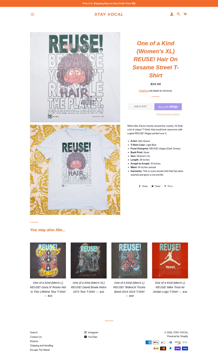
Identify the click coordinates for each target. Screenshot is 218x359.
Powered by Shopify (177, 336)
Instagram (92, 332)
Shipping (143, 90)
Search (34, 332)
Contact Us (36, 337)
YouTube (92, 337)
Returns (34, 341)
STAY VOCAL (109, 14)
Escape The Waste (40, 349)
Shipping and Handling (41, 345)
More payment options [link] (168, 114)
